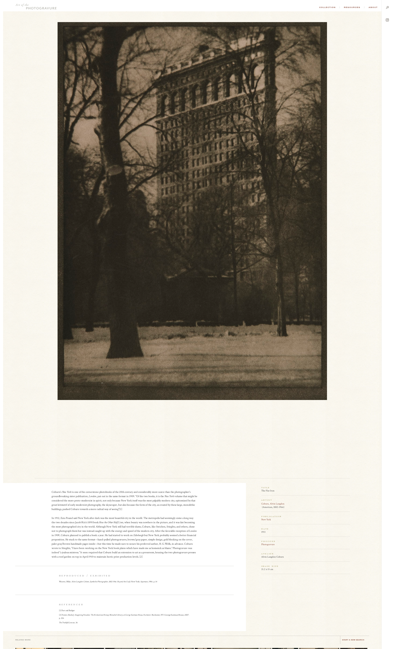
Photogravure (268, 544)
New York (266, 519)
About (373, 7)
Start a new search (353, 640)
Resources (352, 7)
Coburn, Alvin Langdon (272, 503)
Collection (327, 7)
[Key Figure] (348, 503)
